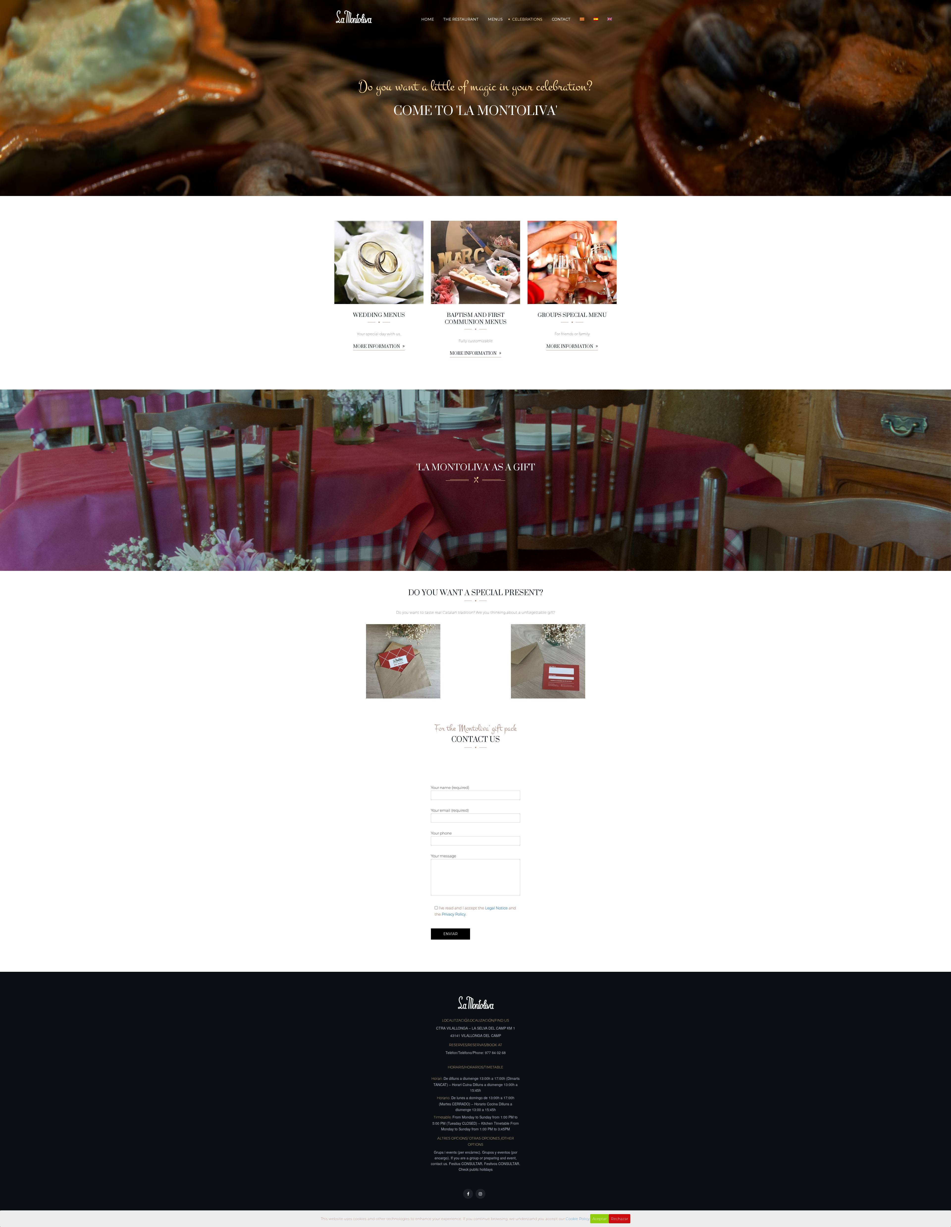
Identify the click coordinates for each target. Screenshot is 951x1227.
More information (377, 346)
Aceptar (599, 1218)
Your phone (441, 833)
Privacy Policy (454, 914)
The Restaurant (460, 19)
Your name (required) (450, 787)
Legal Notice (496, 908)
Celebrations (527, 19)
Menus (495, 19)
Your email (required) (450, 810)
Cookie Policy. (578, 1218)
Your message (443, 856)
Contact (561, 19)
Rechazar (619, 1218)
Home (427, 19)
